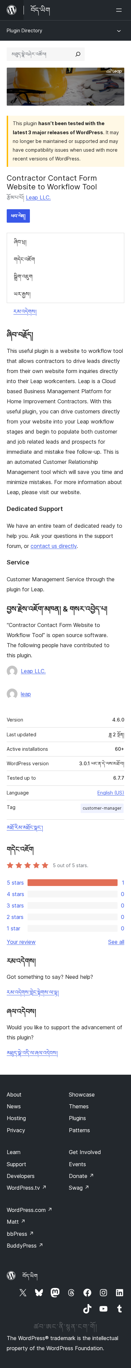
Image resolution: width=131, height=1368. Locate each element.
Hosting (16, 1118)
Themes (79, 1106)
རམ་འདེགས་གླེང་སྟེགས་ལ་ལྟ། (33, 992)
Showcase (82, 1094)
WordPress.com (29, 1210)
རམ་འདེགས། (25, 311)
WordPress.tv (27, 1187)
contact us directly (54, 546)
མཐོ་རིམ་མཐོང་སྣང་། (25, 827)
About (14, 1094)
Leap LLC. (38, 197)
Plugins (77, 1118)
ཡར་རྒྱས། (22, 294)
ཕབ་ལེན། (18, 216)
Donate (81, 1176)
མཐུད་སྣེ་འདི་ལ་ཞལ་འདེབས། (32, 1052)
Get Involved (85, 1152)
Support (16, 1164)
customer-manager (102, 808)
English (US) (110, 793)
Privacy (16, 1130)
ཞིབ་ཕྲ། (20, 241)
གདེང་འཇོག (24, 259)
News (14, 1106)
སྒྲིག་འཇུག (23, 276)
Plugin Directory (24, 30)
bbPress (20, 1233)
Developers (21, 1176)
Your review (21, 941)
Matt (16, 1221)
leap (26, 694)
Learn (13, 1152)
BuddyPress (25, 1245)
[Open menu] (120, 10)
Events (77, 1164)
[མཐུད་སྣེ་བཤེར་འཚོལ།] (78, 54)
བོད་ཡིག (30, 1275)
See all (116, 941)
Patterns (79, 1130)
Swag (79, 1187)
